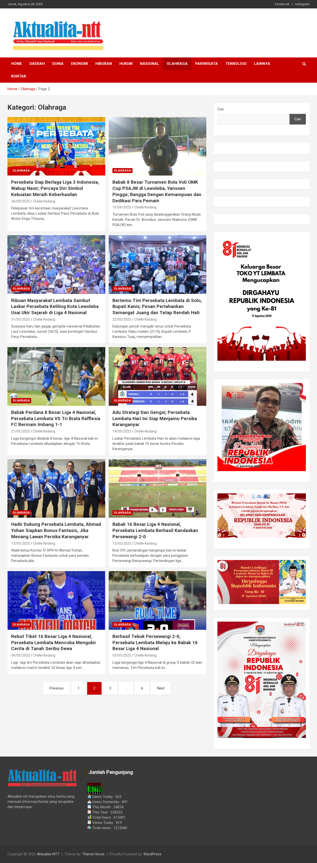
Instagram (302, 4)
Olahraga (177, 63)
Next (160, 688)
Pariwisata (206, 63)
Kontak (18, 76)
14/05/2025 (121, 431)
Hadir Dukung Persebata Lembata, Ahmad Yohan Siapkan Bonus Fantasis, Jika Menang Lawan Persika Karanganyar (56, 530)
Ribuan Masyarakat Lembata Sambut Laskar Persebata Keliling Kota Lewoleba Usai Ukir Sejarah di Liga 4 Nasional (55, 306)
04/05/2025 (20, 655)
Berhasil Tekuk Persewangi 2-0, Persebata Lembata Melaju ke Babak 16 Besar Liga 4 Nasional (155, 642)
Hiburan (103, 63)
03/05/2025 (121, 655)
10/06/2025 (121, 207)
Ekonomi (79, 63)
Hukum (125, 63)
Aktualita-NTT (48, 854)
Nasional (149, 63)
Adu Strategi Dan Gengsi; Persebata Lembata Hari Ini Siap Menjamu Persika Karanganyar (154, 418)
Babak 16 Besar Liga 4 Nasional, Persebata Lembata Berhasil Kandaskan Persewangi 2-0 (155, 530)
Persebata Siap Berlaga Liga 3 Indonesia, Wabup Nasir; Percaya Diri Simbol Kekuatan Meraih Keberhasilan (55, 188)
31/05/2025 (20, 319)
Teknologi (235, 63)
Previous (57, 688)
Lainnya (262, 63)
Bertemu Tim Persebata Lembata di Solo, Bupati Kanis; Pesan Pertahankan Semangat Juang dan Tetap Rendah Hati (157, 306)
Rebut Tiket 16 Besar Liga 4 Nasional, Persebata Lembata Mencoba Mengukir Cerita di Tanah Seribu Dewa (53, 642)
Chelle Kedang (44, 201)
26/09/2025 (20, 201)
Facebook (282, 4)
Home (16, 63)
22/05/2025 (121, 319)
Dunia (58, 63)
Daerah (37, 63)
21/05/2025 (20, 431)
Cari (220, 109)
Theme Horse (93, 854)
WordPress (152, 854)
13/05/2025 (20, 543)
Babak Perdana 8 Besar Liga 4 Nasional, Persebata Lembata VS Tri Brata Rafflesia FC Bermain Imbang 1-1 (55, 418)
